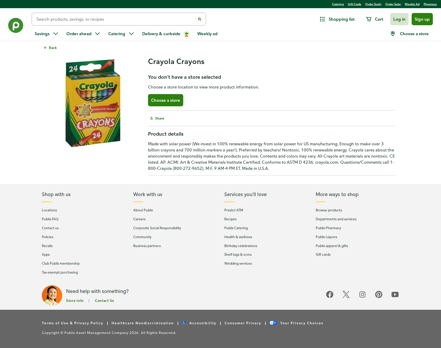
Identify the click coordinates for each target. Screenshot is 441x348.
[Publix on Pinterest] (379, 297)
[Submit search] (199, 19)
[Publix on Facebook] (330, 297)
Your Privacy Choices (301, 323)
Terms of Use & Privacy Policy (72, 323)
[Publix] (15, 26)
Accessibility (202, 323)
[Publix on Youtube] (395, 297)
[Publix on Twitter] (346, 297)
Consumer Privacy (243, 323)
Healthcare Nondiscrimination (143, 323)
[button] (399, 19)
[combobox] (115, 19)
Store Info (75, 300)
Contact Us (104, 300)
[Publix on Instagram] (362, 297)
